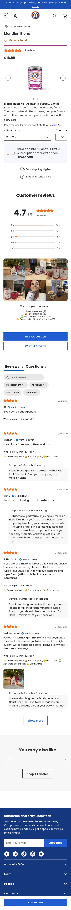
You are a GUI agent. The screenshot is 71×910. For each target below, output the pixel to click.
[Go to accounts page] (15, 16)
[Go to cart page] (65, 16)
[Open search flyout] (54, 16)
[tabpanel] (35, 549)
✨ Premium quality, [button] (14, 456)
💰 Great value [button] (51, 590)
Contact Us (11, 893)
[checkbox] (13, 392)
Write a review (35, 346)
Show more (10, 119)
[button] (9, 78)
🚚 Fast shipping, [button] (34, 456)
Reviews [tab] (14, 366)
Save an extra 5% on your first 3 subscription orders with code (38, 153)
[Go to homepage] (35, 18)
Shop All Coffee (38, 774)
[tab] (35, 366)
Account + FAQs (14, 864)
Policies (9, 884)
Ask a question (35, 337)
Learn (7, 874)
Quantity (61, 130)
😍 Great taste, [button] (51, 660)
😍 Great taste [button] (50, 456)
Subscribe (55, 843)
